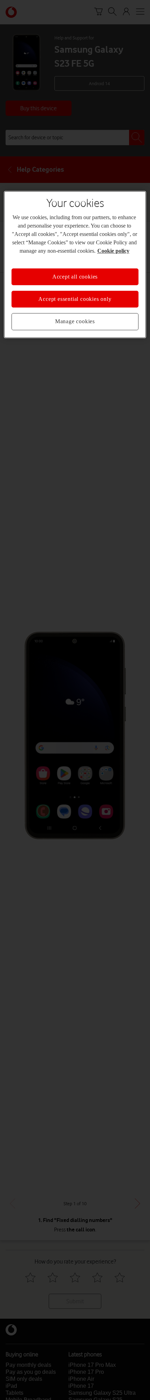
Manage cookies (75, 322)
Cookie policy (113, 251)
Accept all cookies (75, 277)
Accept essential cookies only (74, 299)
